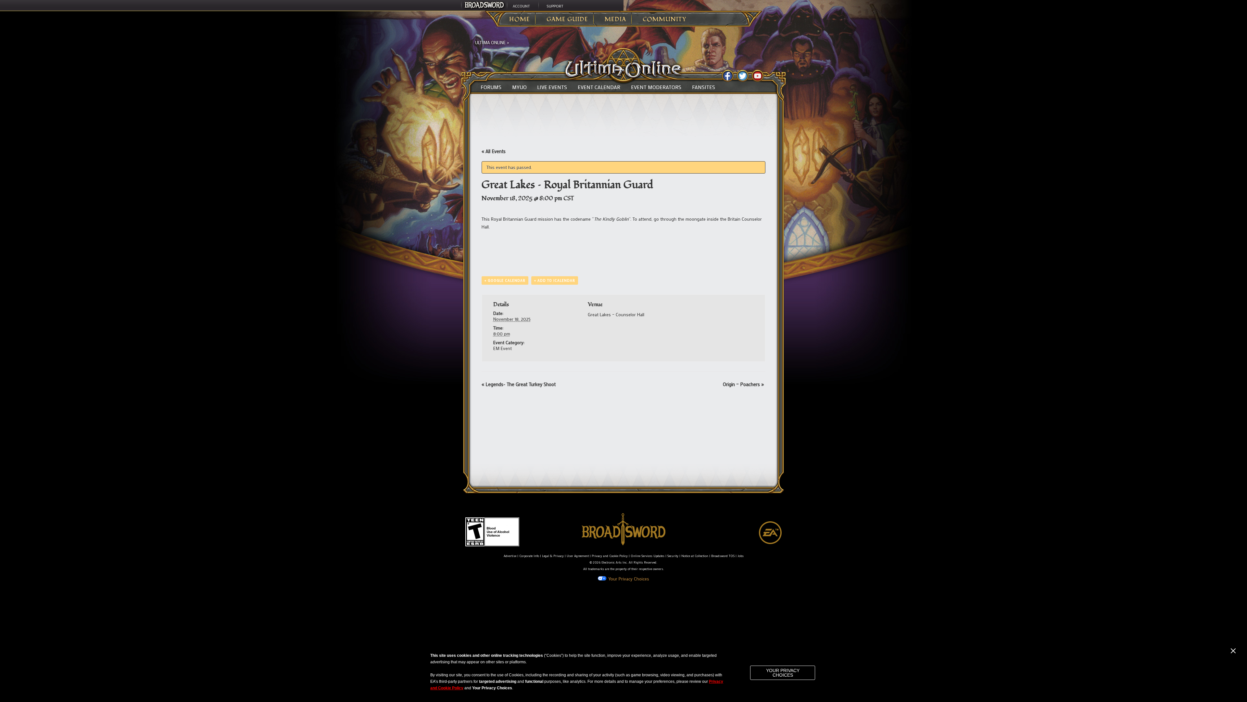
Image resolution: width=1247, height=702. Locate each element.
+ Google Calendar (505, 280)
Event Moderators (656, 87)
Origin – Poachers (743, 384)
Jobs (740, 556)
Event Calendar (599, 87)
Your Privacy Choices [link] (629, 579)
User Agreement (578, 556)
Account (521, 5)
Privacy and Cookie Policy (610, 556)
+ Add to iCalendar (554, 280)
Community (664, 19)
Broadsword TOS (723, 556)
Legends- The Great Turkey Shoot (519, 384)
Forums (491, 87)
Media (615, 19)
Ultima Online (490, 42)
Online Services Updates (647, 556)
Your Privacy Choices (783, 673)
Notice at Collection (694, 556)
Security (672, 556)
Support (555, 5)
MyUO (519, 87)
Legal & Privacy (553, 556)
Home (519, 19)
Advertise (510, 556)
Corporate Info (529, 556)
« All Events (494, 151)
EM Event (502, 348)
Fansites (703, 87)
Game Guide (567, 19)
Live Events (552, 87)
